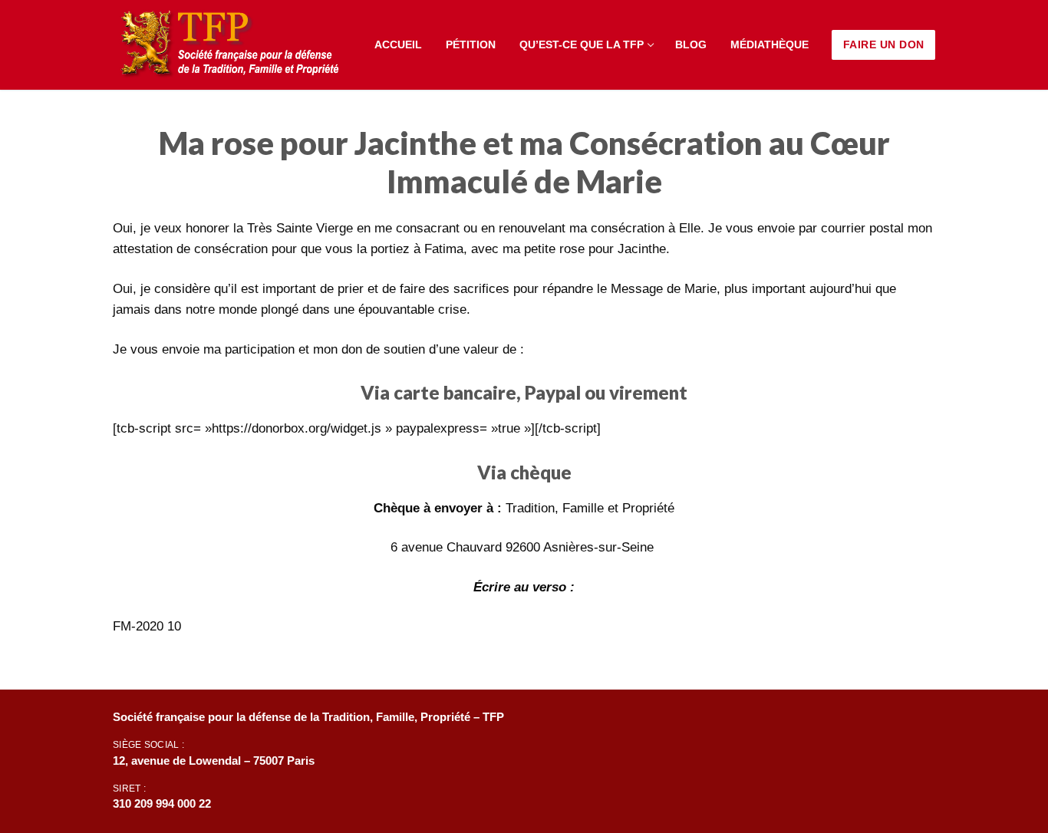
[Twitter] (815, 723)
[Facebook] (772, 723)
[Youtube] (860, 723)
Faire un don (883, 44)
